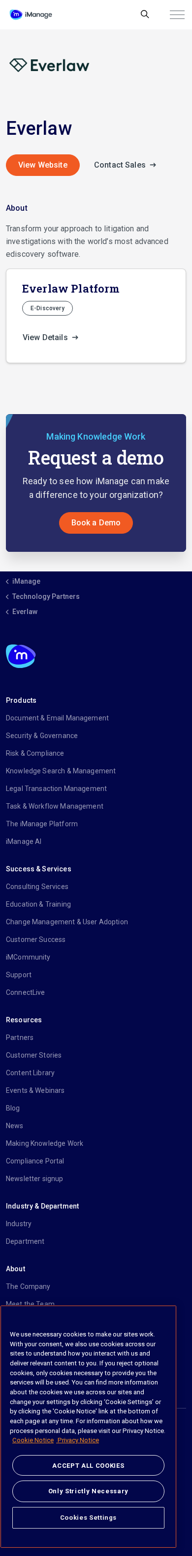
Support (19, 975)
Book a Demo (96, 522)
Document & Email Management (57, 718)
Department (25, 1241)
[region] (88, 1426)
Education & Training (38, 904)
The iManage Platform (42, 824)
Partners (19, 1037)
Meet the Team (30, 1304)
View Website (42, 165)
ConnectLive (25, 992)
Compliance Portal (35, 1161)
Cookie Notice (33, 1440)
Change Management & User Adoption (67, 922)
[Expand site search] (145, 14)
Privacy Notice (77, 1440)
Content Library (30, 1073)
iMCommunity (28, 957)
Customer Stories (34, 1055)
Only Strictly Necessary (88, 1491)
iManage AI (24, 841)
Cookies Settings (88, 1517)
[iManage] (31, 15)
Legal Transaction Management (56, 788)
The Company (28, 1286)
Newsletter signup (35, 1179)
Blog (13, 1108)
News (15, 1126)
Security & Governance (42, 736)
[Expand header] (177, 14)
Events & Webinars (35, 1090)
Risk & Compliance (35, 753)
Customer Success (35, 939)
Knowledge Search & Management (61, 771)
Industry (19, 1224)
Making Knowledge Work (44, 1143)
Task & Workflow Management (54, 806)
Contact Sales (121, 165)
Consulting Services (37, 886)
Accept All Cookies (88, 1465)
